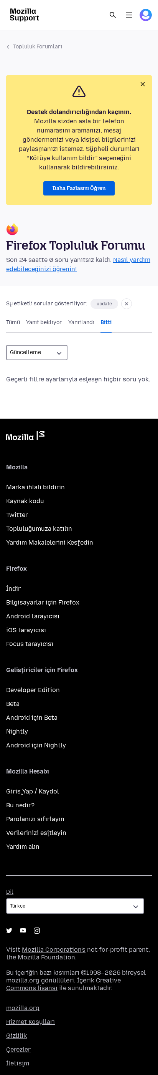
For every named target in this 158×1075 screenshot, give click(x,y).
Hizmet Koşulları (30, 1021)
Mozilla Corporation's (54, 949)
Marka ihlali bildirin (35, 487)
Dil (9, 892)
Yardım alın (23, 846)
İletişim (17, 1063)
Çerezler (18, 1049)
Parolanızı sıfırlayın (35, 819)
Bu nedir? (20, 805)
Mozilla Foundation (46, 957)
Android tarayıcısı (32, 616)
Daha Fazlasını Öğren (79, 188)
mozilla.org (23, 1008)
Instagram (37, 931)
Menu (129, 15)
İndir (13, 588)
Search (113, 15)
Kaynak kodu (25, 501)
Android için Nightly (36, 745)
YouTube (23, 931)
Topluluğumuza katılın (39, 528)
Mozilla (25, 437)
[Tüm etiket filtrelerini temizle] (126, 303)
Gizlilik (16, 1035)
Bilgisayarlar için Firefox (42, 602)
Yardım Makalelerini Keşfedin (49, 542)
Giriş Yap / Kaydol (32, 791)
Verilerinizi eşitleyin (36, 832)
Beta (13, 703)
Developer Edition (33, 690)
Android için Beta (32, 717)
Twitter (17, 514)
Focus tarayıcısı (29, 644)
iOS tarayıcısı (26, 630)
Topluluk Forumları (37, 46)
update (104, 303)
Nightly (17, 731)
